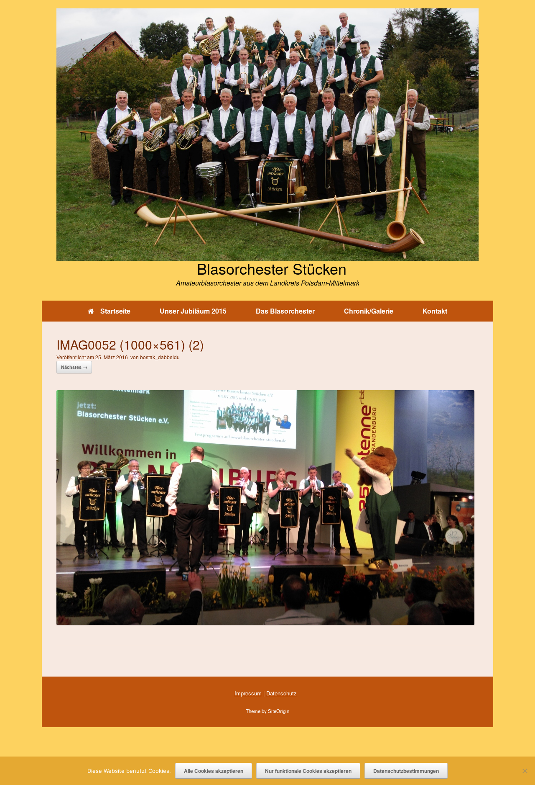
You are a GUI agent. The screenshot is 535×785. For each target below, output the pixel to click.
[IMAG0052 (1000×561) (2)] (265, 622)
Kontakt (435, 311)
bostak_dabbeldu (160, 356)
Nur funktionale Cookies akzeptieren (308, 771)
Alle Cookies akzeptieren (213, 771)
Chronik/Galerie (368, 311)
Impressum (248, 693)
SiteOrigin (278, 711)
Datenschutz (281, 693)
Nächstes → (74, 367)
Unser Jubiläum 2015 (193, 311)
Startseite (115, 311)
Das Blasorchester (285, 311)
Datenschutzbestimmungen (406, 771)
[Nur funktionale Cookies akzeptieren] (524, 771)
